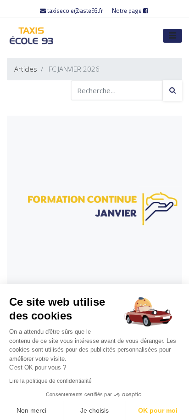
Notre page (127, 10)
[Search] (172, 90)
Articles (25, 68)
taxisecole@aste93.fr (75, 10)
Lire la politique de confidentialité (50, 381)
